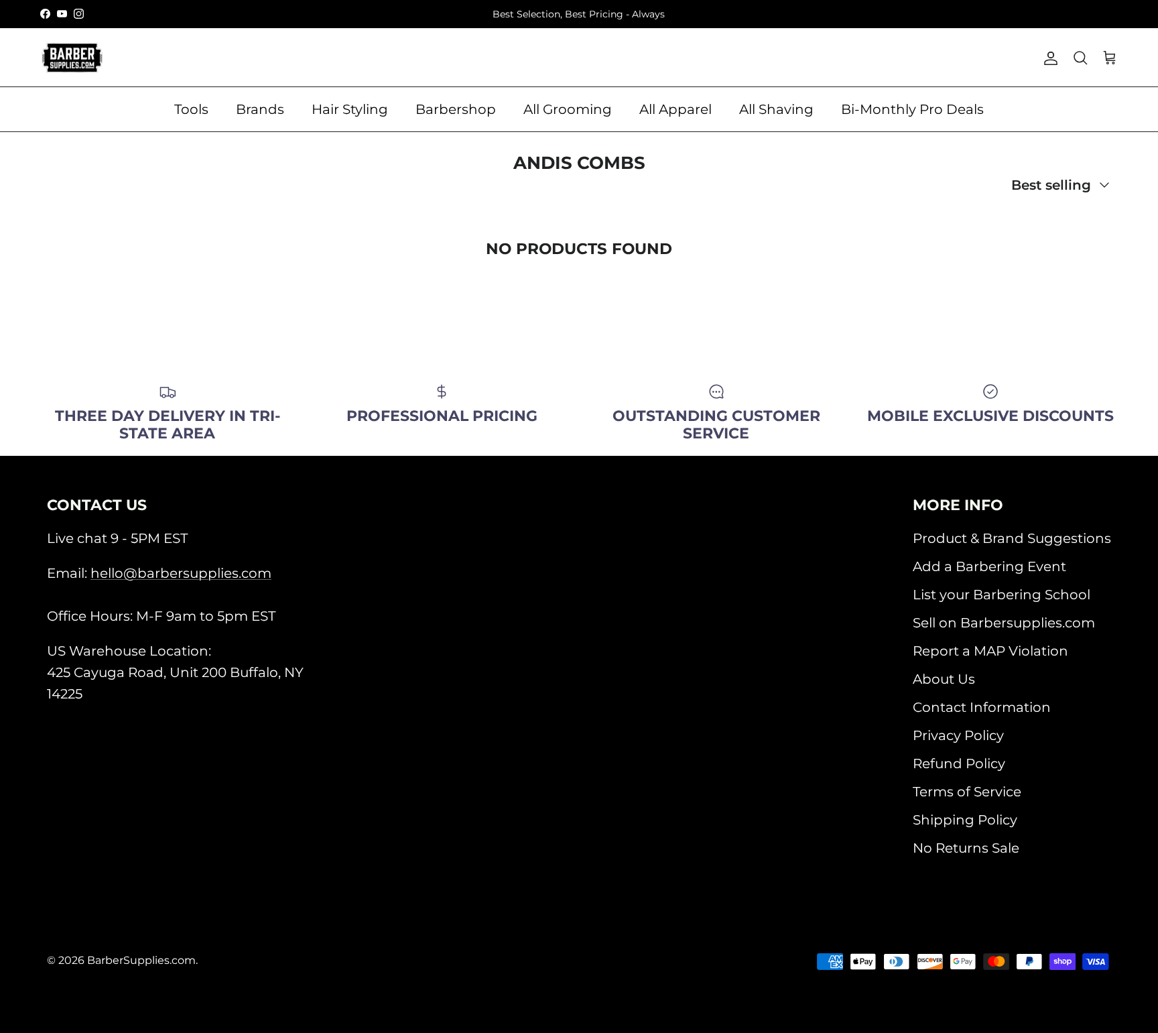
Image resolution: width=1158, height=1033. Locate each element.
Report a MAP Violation (990, 651)
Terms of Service (967, 792)
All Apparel (675, 109)
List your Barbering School (1001, 595)
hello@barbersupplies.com (180, 573)
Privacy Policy (958, 735)
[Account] (1048, 57)
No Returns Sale (966, 848)
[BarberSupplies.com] (72, 58)
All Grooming (567, 109)
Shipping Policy (965, 820)
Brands (260, 109)
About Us (944, 679)
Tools (191, 109)
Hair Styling (350, 109)
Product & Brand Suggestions (1012, 538)
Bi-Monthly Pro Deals (912, 109)
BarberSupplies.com (141, 960)
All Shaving (776, 109)
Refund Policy (959, 763)
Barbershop (455, 109)
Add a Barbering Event (989, 566)
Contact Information (982, 707)
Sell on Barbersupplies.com (1004, 623)
